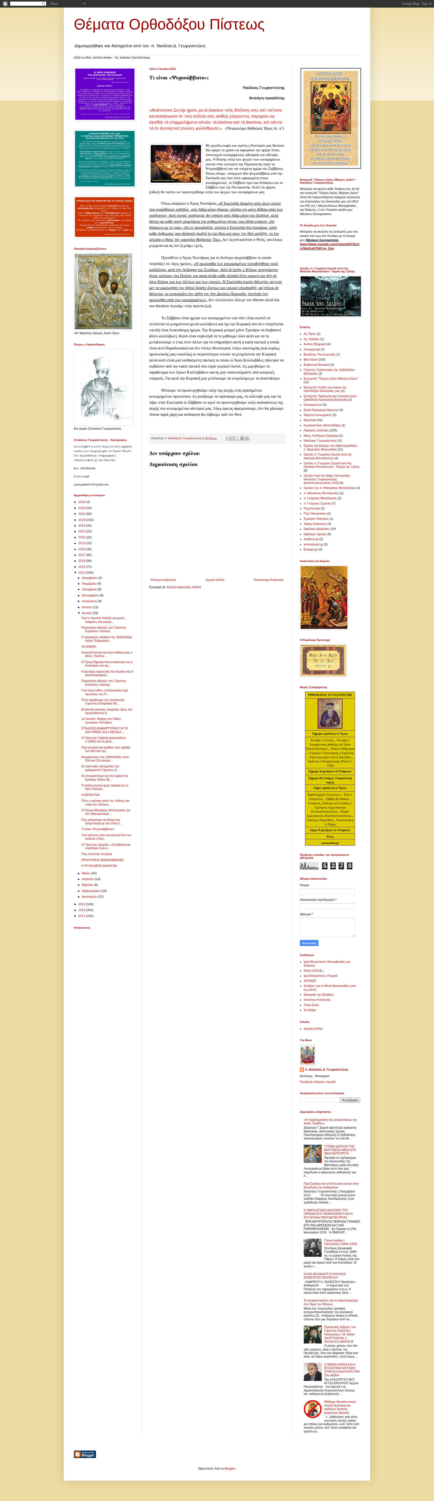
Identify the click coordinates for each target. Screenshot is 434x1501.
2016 (82, 561)
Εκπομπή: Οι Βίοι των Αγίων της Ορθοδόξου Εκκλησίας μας (325, 389)
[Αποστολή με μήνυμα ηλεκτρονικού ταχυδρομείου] (228, 438)
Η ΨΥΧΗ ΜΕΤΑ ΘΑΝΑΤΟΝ (99, 866)
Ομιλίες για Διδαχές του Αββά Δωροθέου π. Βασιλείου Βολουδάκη (330, 447)
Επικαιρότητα (313, 405)
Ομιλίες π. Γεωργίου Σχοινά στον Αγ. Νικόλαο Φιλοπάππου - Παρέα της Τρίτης (332, 465)
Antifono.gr (311, 539)
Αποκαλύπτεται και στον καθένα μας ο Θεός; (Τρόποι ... (106, 654)
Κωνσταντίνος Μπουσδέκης (322, 425)
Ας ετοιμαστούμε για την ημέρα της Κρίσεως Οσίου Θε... (104, 777)
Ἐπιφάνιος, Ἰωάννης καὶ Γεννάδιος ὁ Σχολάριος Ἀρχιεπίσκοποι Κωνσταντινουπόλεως (330, 808)
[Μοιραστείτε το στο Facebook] (242, 438)
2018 (82, 549)
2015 (82, 567)
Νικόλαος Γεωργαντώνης (320, 440)
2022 (82, 525)
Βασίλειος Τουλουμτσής (320, 354)
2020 (82, 537)
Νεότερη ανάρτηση (163, 580)
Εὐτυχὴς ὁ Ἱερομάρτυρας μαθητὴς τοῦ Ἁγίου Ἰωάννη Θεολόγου (328, 744)
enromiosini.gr (313, 544)
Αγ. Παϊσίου (311, 339)
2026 (82, 502)
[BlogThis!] (232, 438)
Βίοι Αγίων (310, 359)
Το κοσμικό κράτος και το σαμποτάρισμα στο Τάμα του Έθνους (331, 1302)
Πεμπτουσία (312, 508)
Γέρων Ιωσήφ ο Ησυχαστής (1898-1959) (340, 1242)
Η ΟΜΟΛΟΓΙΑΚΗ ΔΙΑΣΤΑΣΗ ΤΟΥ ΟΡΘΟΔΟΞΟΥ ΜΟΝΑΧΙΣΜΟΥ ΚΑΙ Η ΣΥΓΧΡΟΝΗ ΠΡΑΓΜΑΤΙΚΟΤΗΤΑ (328, 1214)
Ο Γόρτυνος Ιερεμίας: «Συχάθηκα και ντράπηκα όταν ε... (106, 846)
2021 (82, 531)
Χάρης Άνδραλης (315, 524)
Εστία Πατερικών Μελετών (321, 410)
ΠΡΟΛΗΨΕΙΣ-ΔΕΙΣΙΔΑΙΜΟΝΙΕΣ (102, 860)
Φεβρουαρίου (91, 891)
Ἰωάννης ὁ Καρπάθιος (320, 820)
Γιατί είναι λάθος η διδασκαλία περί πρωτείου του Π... (104, 692)
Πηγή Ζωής (311, 1005)
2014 (82, 572)
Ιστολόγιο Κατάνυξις (317, 1000)
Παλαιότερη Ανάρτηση (269, 580)
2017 (82, 555)
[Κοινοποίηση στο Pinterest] (247, 438)
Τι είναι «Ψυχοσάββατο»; (98, 829)
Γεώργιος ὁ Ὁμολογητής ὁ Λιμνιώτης (331, 753)
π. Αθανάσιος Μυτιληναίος (321, 493)
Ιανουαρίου (90, 896)
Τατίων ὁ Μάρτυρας (343, 748)
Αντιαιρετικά (312, 349)
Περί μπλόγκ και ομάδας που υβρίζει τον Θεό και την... (105, 749)
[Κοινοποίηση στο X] (237, 438)
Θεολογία (310, 420)
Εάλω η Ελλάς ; (314, 970)
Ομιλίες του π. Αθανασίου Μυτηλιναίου (330, 488)
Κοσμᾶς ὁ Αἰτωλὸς (322, 740)
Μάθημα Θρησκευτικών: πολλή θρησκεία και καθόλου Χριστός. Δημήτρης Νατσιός (340, 1407)
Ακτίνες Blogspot (315, 344)
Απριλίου (88, 879)
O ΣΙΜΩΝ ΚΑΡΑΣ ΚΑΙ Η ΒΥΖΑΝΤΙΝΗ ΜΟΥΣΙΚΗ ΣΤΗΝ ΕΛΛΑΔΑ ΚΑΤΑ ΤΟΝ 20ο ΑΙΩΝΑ (342, 1370)
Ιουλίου (87, 607)
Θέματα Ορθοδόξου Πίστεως (169, 24)
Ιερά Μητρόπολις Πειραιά (321, 976)
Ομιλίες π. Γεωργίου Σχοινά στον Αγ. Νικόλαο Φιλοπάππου (328, 456)
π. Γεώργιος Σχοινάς (317, 503)
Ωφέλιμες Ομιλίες (315, 534)
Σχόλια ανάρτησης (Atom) (184, 587)
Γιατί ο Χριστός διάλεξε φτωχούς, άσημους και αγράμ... (103, 619)
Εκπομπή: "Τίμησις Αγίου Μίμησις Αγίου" (331, 378)
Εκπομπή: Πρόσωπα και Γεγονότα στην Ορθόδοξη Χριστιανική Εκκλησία (330, 398)
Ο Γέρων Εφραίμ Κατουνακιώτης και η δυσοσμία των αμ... (107, 663)
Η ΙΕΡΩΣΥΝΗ (90, 795)
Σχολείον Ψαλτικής (316, 519)
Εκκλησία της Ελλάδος (319, 994)
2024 (82, 514)
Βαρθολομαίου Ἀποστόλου (324, 794)
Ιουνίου (87, 613)
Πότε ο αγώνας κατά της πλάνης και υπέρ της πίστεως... (105, 802)
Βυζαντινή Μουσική (317, 365)
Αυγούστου (90, 601)
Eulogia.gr (311, 549)
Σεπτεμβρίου (91, 595)
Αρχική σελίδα (214, 580)
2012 (82, 910)
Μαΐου (86, 873)
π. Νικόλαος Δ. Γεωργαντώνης (326, 1069)
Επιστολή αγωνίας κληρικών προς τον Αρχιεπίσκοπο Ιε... (106, 711)
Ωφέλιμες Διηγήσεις (317, 529)
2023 (82, 520)
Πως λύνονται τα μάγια (96, 854)
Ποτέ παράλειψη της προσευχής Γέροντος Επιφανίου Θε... (103, 701)
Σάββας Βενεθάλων (337, 799)
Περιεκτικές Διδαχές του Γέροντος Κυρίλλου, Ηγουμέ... (103, 629)
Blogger (230, 1468)
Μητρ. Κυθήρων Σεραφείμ (321, 435)
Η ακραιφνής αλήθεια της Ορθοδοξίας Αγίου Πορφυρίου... (106, 638)
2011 (82, 916)
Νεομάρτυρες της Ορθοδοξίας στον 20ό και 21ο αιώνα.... (105, 758)
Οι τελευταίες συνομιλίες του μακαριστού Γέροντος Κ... (100, 768)
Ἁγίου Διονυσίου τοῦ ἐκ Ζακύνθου (330, 757)
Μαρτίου (88, 885)
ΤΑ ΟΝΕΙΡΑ (88, 646)
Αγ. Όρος (310, 334)
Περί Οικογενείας (315, 513)
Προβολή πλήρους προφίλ (318, 1082)
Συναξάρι (310, 1010)
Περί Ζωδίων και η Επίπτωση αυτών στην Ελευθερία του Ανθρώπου (331, 1185)
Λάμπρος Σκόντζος (316, 430)
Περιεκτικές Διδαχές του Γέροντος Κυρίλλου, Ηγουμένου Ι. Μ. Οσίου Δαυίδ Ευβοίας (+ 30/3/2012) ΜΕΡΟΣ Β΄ (340, 1334)
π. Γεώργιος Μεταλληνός (320, 498)
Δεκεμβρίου (90, 578)
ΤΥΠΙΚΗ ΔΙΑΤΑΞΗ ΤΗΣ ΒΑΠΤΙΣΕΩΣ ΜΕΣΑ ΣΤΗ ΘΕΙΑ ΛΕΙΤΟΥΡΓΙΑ (340, 1150)
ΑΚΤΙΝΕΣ (310, 981)
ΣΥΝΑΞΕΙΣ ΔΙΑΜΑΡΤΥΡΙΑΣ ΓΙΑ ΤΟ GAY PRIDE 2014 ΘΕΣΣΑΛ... (104, 730)
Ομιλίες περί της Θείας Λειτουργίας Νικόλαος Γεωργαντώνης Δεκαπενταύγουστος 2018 (327, 479)
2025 (82, 508)
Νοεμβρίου (89, 583)
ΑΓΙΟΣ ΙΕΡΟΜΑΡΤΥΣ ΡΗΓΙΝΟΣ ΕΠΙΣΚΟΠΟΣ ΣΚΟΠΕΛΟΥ (325, 1275)
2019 (82, 543)
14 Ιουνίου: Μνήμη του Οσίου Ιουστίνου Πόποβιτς (101, 720)
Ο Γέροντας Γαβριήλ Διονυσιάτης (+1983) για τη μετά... (103, 739)
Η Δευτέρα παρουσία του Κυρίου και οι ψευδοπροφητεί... (107, 673)
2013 (82, 904)
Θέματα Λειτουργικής (318, 415)
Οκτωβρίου (90, 589)
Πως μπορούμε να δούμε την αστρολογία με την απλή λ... (101, 821)
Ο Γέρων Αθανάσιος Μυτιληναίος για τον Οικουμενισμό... (105, 812)
